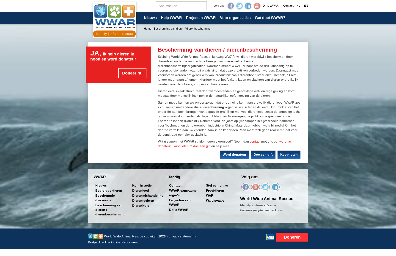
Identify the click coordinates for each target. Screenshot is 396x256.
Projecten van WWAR (180, 202)
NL (298, 5)
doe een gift (201, 146)
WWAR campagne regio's (183, 193)
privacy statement (181, 236)
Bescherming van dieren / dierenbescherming (110, 209)
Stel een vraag (217, 185)
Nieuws (150, 18)
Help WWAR (171, 18)
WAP (209, 195)
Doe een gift (263, 154)
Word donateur (234, 154)
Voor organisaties (235, 18)
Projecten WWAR (201, 18)
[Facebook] (230, 6)
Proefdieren (215, 190)
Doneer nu (132, 73)
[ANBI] (270, 237)
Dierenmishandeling (148, 195)
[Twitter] (239, 6)
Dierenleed (140, 190)
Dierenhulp (140, 205)
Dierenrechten (143, 200)
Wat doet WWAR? (270, 18)
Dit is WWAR (271, 5)
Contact (175, 185)
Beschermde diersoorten (105, 198)
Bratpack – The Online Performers (113, 242)
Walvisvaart (215, 200)
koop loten (181, 146)
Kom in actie (142, 185)
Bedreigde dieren (108, 190)
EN (306, 5)
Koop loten (289, 154)
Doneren (292, 237)
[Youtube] (257, 6)
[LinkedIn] (248, 6)
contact (255, 141)
